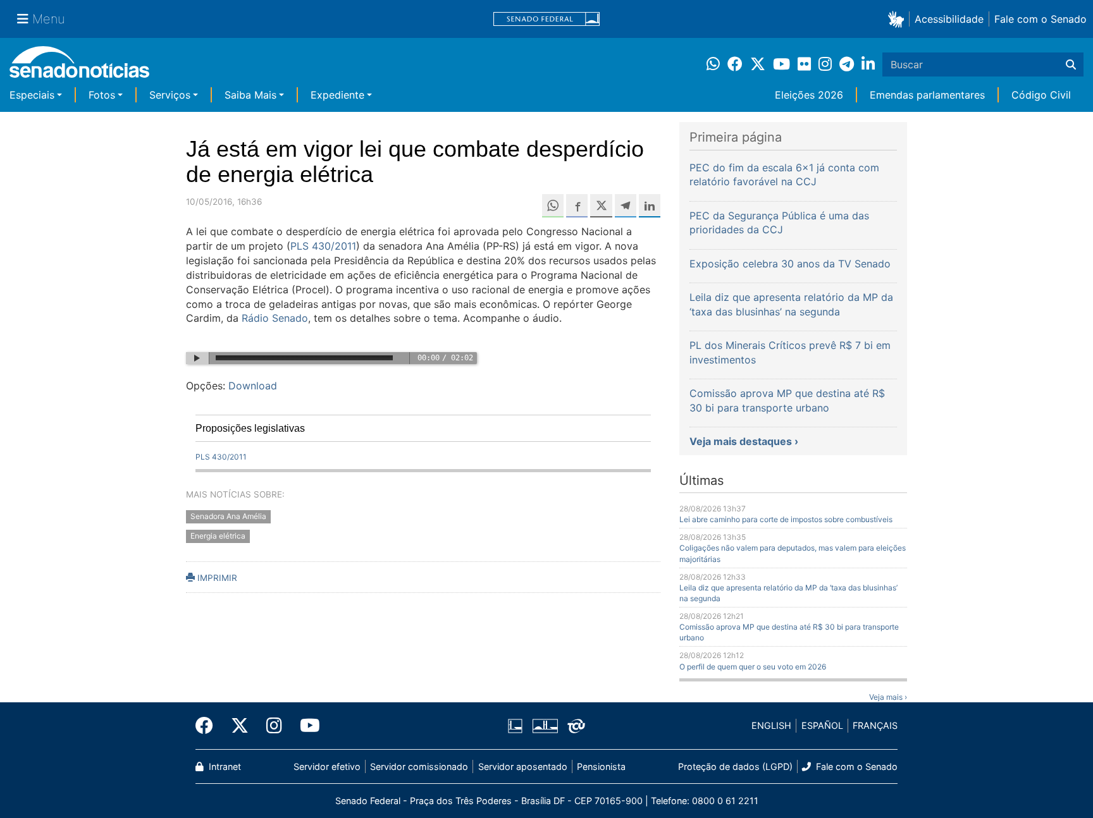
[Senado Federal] (546, 19)
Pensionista (601, 766)
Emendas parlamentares (927, 95)
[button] (898, 18)
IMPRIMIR (216, 578)
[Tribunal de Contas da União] (576, 724)
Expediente (337, 95)
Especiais (31, 95)
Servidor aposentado (522, 766)
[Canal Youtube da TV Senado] (305, 725)
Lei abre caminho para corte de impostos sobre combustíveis (785, 519)
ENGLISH (771, 725)
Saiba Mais (250, 95)
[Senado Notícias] (79, 66)
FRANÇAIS (875, 725)
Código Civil (1041, 95)
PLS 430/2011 (323, 246)
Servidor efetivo (327, 766)
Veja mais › (888, 697)
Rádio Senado (275, 318)
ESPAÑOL (822, 725)
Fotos (102, 95)
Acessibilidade (949, 19)
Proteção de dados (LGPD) (735, 766)
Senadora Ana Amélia (228, 517)
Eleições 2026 (809, 95)
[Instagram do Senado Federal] (274, 725)
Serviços (169, 95)
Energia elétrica (217, 536)
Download (252, 385)
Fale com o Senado (1040, 19)
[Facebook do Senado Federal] (208, 725)
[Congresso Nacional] (545, 724)
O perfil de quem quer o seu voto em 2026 (752, 666)
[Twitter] (239, 725)
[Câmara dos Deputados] (515, 724)
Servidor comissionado (419, 766)
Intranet (223, 766)
